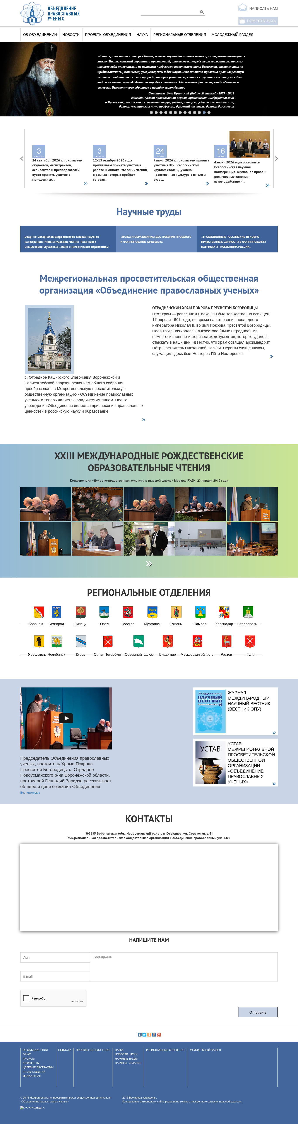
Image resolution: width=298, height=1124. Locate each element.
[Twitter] (144, 1035)
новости (71, 34)
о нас (27, 1054)
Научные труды (126, 1058)
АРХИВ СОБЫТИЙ (34, 1071)
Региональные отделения (179, 34)
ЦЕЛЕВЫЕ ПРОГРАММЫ (38, 1067)
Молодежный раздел (232, 34)
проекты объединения (108, 34)
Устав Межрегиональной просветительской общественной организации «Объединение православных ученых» (251, 762)
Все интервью (30, 792)
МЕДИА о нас (32, 1076)
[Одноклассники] (149, 1035)
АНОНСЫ (29, 1058)
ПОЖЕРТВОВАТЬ (261, 20)
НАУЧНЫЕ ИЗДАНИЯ (128, 1063)
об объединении (40, 34)
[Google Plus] (159, 1035)
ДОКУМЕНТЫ (31, 1063)
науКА (142, 34)
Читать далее (86, 184)
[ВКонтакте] (140, 1035)
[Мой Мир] (154, 1035)
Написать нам (263, 8)
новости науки (126, 1054)
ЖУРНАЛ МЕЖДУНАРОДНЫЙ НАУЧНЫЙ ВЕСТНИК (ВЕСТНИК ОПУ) (249, 700)
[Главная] (50, 13)
